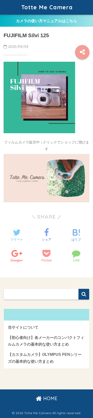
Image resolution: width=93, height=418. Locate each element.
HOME (49, 398)
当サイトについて (23, 327)
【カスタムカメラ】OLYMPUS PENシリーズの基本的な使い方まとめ (45, 357)
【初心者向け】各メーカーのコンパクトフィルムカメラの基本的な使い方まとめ (46, 341)
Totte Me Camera (47, 7)
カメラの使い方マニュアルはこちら (46, 21)
